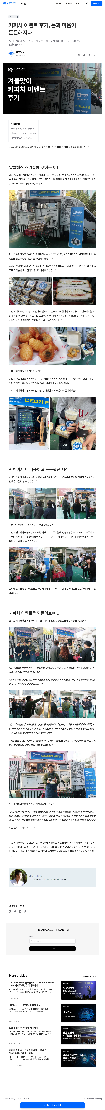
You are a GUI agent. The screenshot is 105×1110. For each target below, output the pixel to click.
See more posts (88, 976)
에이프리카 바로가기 (52, 1105)
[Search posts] (87, 3)
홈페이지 (59, 3)
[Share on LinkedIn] (89, 55)
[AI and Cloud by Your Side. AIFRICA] (9, 3)
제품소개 (69, 3)
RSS (83, 1098)
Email (31, 937)
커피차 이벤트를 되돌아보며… (21, 138)
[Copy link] (94, 55)
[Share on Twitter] (84, 55)
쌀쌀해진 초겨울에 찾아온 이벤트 (22, 129)
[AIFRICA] (11, 53)
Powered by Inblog (94, 1098)
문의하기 (79, 3)
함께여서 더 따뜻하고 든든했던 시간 (23, 133)
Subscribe (52, 948)
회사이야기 (14, 17)
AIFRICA (20, 52)
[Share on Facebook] (79, 55)
